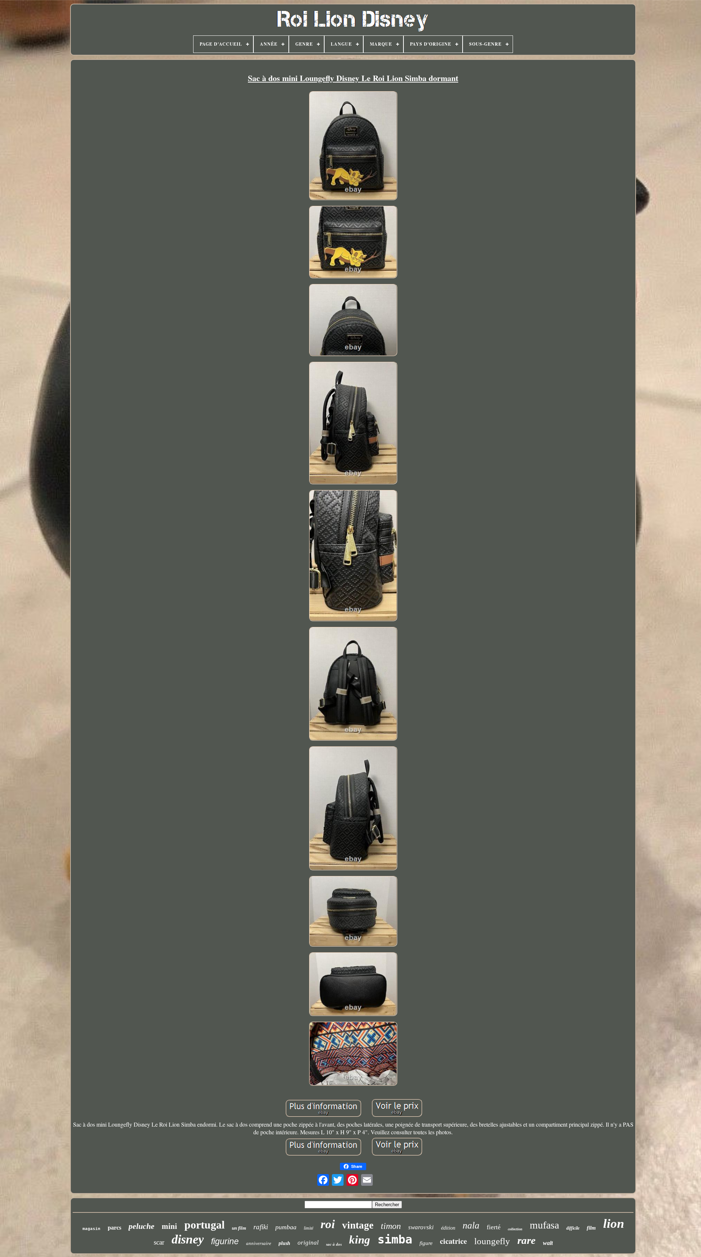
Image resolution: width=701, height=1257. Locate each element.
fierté (494, 1227)
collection (515, 1229)
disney (188, 1239)
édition (448, 1228)
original (308, 1242)
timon (391, 1226)
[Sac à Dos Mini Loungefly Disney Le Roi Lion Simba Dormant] (353, 146)
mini (169, 1226)
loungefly (492, 1241)
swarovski (421, 1227)
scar (159, 1242)
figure (426, 1243)
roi (328, 1224)
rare (526, 1240)
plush (284, 1243)
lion (613, 1223)
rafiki (260, 1227)
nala (471, 1225)
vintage (358, 1225)
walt (548, 1243)
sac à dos (334, 1244)
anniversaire (258, 1243)
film (591, 1228)
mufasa (544, 1225)
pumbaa (285, 1227)
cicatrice (453, 1241)
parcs (114, 1227)
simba (395, 1239)
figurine (225, 1241)
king (359, 1239)
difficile (572, 1228)
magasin (91, 1229)
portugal (204, 1225)
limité (308, 1228)
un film (239, 1228)
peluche (141, 1226)
